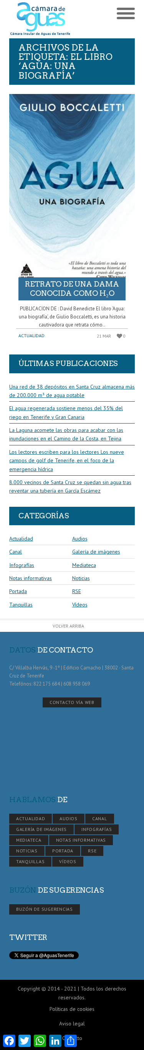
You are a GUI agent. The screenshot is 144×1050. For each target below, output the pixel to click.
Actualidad (31, 335)
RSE (76, 591)
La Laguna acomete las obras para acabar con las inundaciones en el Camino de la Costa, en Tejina (66, 434)
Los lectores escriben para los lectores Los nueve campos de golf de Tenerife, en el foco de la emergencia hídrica (66, 460)
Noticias (81, 578)
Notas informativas (30, 578)
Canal (15, 551)
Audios (80, 538)
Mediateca (84, 565)
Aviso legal (72, 1023)
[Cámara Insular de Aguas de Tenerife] (40, 19)
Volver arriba (68, 626)
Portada (18, 591)
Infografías (21, 565)
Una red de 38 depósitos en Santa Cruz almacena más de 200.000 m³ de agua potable (72, 391)
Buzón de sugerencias (44, 909)
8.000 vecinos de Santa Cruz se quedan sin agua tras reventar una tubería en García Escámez (70, 486)
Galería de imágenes (96, 551)
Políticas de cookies (72, 1008)
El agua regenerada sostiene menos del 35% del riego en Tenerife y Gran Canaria (66, 412)
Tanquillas (21, 604)
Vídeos (80, 604)
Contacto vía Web (72, 702)
